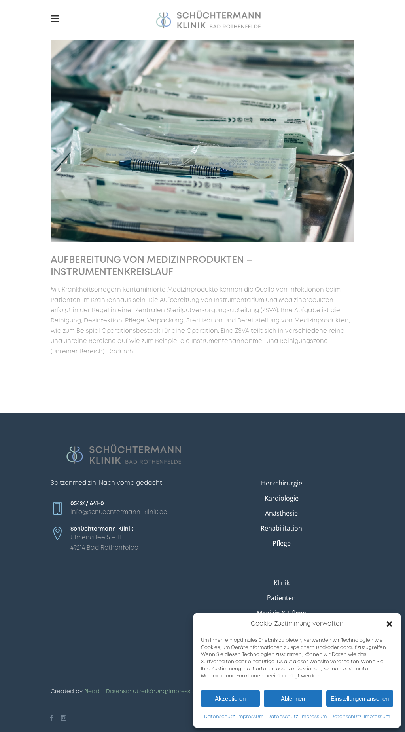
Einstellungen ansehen (360, 698)
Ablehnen (293, 698)
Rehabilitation (281, 528)
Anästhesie (281, 513)
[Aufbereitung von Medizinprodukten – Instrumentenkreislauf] (202, 141)
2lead (92, 691)
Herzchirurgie (281, 483)
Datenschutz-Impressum (233, 717)
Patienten (281, 598)
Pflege (282, 543)
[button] (389, 624)
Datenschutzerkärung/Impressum (152, 691)
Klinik (282, 582)
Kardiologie (282, 498)
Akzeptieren (230, 698)
